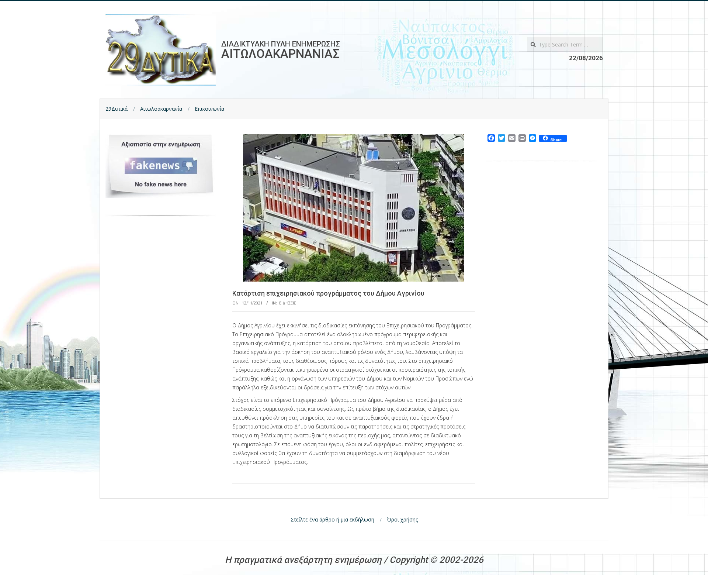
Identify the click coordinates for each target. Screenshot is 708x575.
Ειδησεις (287, 303)
